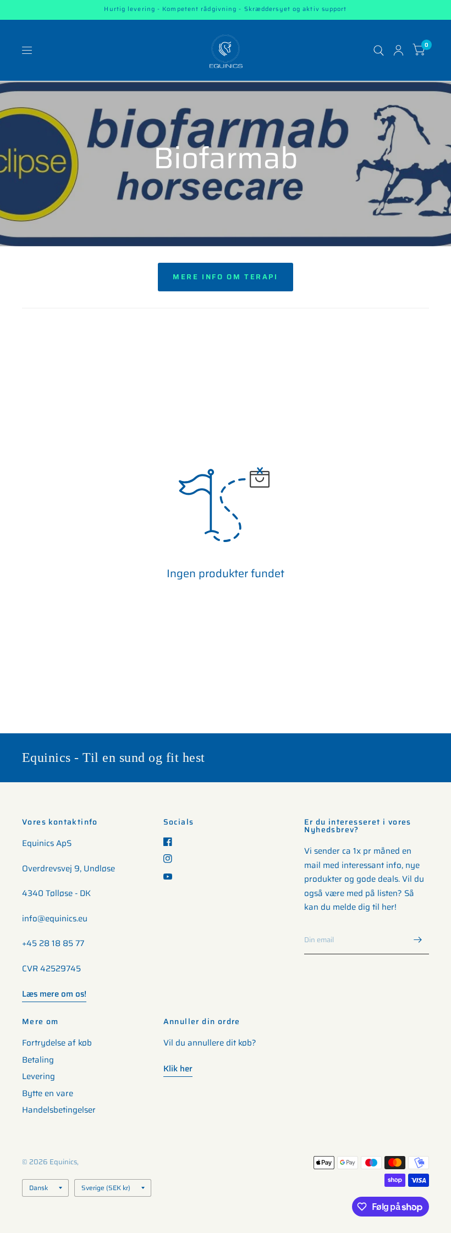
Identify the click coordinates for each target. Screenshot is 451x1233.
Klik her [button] (178, 1068)
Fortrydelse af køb (57, 1042)
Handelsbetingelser (59, 1109)
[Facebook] (171, 841)
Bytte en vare (47, 1093)
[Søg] (379, 50)
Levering (38, 1076)
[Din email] (418, 940)
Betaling (38, 1059)
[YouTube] (171, 876)
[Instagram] (171, 858)
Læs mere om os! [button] (54, 993)
